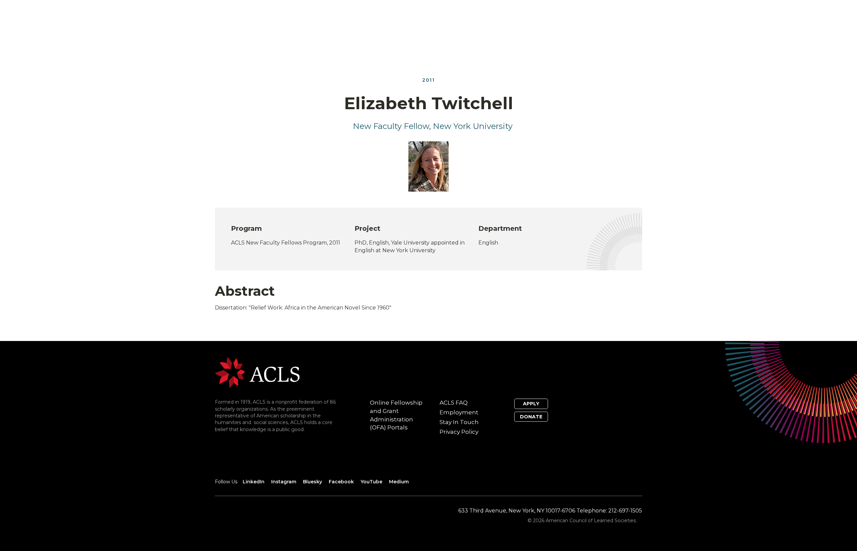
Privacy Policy (459, 431)
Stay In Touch (459, 422)
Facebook (341, 482)
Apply (531, 404)
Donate (531, 417)
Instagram (283, 482)
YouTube (371, 482)
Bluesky (312, 482)
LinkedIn (253, 482)
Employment (459, 412)
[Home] (257, 372)
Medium (399, 482)
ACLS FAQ (454, 402)
